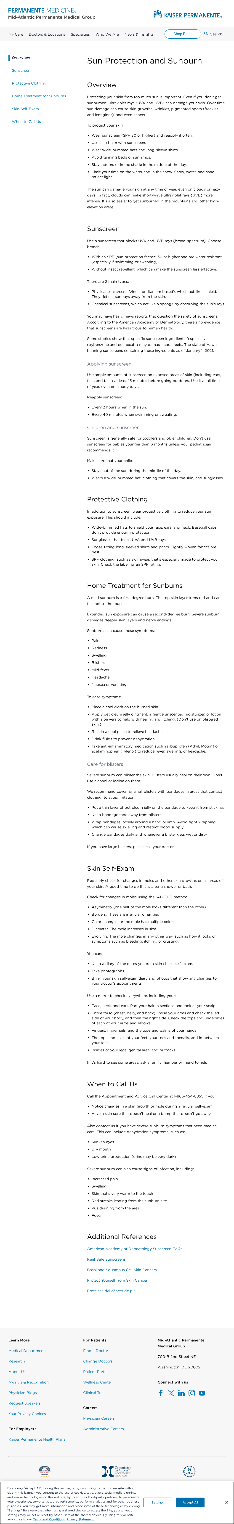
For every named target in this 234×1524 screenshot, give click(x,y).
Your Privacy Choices (27, 1414)
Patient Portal (95, 1372)
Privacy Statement (80, 1519)
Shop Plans (182, 34)
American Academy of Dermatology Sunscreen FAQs (135, 1249)
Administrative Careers (103, 1429)
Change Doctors (97, 1361)
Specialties (80, 34)
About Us (17, 1372)
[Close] (227, 1502)
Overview (21, 58)
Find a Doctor (95, 1351)
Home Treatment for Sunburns (39, 96)
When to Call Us (26, 121)
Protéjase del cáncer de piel (111, 1291)
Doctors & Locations (47, 34)
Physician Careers (99, 1418)
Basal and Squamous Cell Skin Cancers (122, 1270)
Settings (158, 1502)
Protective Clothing (29, 83)
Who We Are (107, 34)
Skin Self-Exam (25, 109)
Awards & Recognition (28, 1382)
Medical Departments (27, 1351)
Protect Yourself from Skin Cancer (117, 1280)
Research (16, 1361)
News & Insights (139, 34)
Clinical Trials (94, 1393)
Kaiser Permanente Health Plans (36, 1439)
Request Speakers (24, 1403)
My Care (15, 34)
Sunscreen (21, 70)
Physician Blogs (22, 1393)
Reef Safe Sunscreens (106, 1259)
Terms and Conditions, (49, 1519)
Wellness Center (97, 1382)
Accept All (190, 1502)
